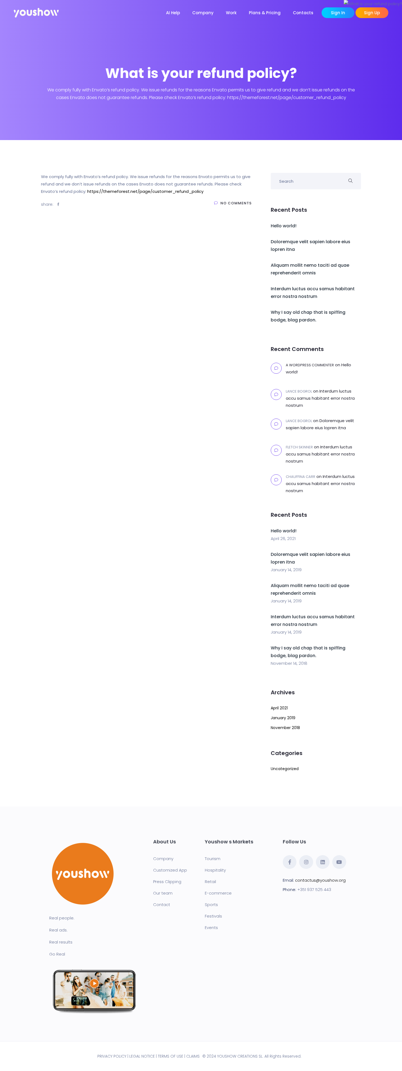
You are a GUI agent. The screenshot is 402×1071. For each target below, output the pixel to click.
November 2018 (285, 727)
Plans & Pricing (265, 13)
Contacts (303, 13)
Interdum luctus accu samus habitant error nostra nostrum (320, 398)
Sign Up (372, 13)
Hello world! (283, 226)
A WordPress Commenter (310, 365)
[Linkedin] (323, 862)
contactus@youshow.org (320, 880)
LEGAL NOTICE (142, 1056)
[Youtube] (339, 862)
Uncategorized (285, 768)
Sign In (338, 13)
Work (231, 13)
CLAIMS (193, 1056)
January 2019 (283, 718)
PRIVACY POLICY (111, 1056)
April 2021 (279, 708)
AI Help (173, 13)
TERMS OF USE (170, 1056)
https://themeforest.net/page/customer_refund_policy (145, 191)
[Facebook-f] (289, 862)
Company (203, 13)
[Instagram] (306, 862)
